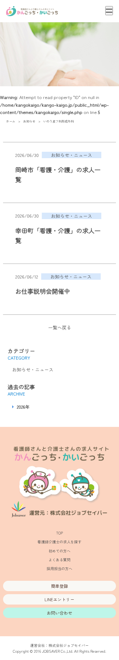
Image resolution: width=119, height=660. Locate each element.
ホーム (10, 121)
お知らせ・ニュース (32, 369)
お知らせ (29, 121)
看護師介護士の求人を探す (59, 541)
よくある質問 (59, 559)
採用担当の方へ (59, 568)
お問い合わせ (59, 613)
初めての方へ (59, 550)
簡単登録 (59, 586)
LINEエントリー (59, 599)
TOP (59, 532)
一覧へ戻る (59, 327)
